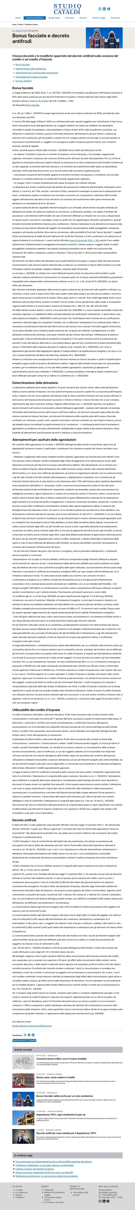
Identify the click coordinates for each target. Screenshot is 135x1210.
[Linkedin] (104, 9)
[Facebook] (108, 9)
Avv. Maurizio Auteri (19, 31)
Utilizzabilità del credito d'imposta (31, 77)
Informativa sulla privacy (80, 1193)
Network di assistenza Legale (54, 1193)
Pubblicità (48, 1190)
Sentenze (115, 18)
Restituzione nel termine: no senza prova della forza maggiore (47, 1176)
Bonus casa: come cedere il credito (55, 1077)
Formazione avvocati (53, 1202)
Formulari (69, 18)
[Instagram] (99, 9)
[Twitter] (25, 1034)
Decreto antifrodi (23, 81)
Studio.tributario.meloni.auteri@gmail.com (32, 1026)
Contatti (19, 1190)
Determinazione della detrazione (31, 68)
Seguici (18, 1195)
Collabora (19, 1197)
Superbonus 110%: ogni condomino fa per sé (60, 1114)
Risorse (83, 18)
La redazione (21, 1192)
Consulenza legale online (52, 1198)
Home (18, 18)
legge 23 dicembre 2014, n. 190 (84, 240)
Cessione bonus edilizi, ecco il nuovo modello (61, 1058)
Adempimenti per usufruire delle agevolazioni (37, 72)
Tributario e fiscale (31, 24)
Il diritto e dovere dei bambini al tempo (35, 1169)
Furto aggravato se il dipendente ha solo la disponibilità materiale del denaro (54, 1161)
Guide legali (54, 18)
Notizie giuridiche (34, 18)
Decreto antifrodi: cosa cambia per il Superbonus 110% (66, 1133)
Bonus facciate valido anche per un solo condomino (64, 1096)
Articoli (20, 24)
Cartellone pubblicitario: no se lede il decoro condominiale (45, 1165)
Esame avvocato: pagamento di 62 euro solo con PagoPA (44, 1172)
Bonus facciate (23, 64)
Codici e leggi (98, 18)
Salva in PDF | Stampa (24, 1040)
